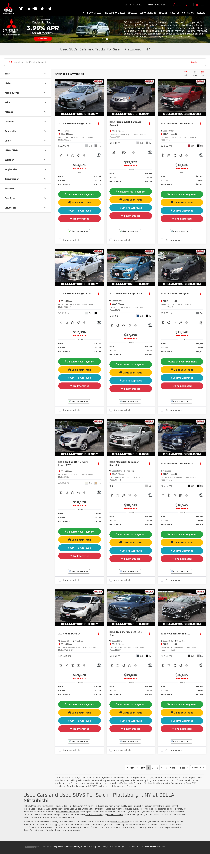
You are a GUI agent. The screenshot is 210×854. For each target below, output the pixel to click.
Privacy (77, 847)
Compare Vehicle (71, 240)
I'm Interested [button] (80, 218)
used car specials (94, 814)
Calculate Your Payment (80, 194)
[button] (101, 97)
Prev (141, 767)
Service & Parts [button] (148, 13)
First (131, 767)
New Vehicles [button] (94, 13)
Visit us (103, 827)
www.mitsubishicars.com (155, 847)
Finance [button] (163, 13)
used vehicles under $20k (67, 811)
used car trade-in (115, 814)
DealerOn (61, 847)
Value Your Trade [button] (81, 202)
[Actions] (98, 123)
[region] (79, 181)
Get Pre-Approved (80, 210)
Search (194, 62)
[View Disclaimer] (84, 155)
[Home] (83, 12)
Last (183, 767)
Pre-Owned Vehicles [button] (114, 13)
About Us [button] (174, 13)
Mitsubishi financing (120, 821)
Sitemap (69, 847)
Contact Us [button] (188, 13)
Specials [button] (132, 13)
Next (173, 767)
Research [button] (201, 13)
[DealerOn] (32, 846)
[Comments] (99, 155)
